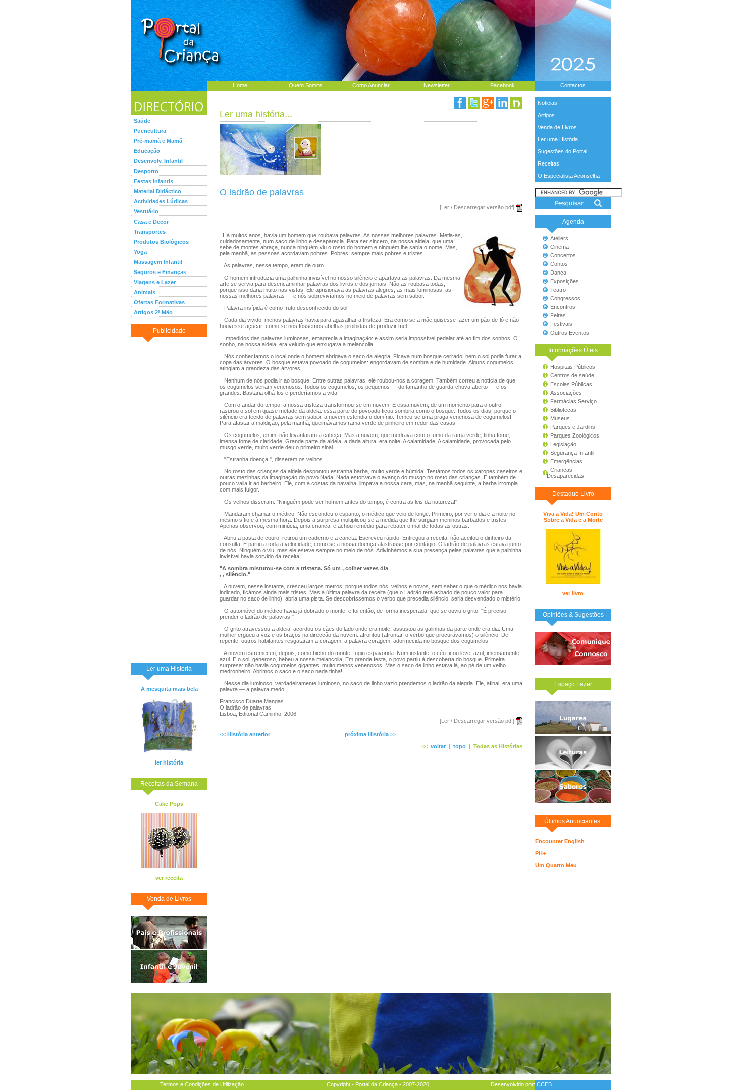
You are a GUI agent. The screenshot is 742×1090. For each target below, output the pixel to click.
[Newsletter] (516, 103)
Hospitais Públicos (572, 367)
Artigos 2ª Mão (153, 312)
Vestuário (146, 211)
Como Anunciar (371, 85)
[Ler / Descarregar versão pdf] (477, 207)
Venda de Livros (557, 127)
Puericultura (150, 131)
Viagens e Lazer (155, 282)
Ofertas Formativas (159, 302)
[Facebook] (460, 103)
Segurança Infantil (572, 453)
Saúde (142, 121)
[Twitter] (474, 103)
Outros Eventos (569, 333)
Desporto (146, 171)
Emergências (566, 461)
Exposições (564, 281)
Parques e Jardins (572, 427)
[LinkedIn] (502, 103)
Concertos (563, 255)
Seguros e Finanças (160, 272)
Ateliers (559, 238)
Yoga (140, 252)
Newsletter (436, 85)
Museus (560, 418)
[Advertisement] (169, 499)
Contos (559, 264)
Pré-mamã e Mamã (158, 141)
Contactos (573, 85)
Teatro (558, 290)
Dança (558, 272)
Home (240, 85)
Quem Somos (306, 85)
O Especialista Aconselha (569, 176)
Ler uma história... (256, 114)
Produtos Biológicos (161, 242)
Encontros (562, 307)
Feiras (558, 315)
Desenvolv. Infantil (158, 161)
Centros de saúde (572, 375)
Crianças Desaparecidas (561, 473)
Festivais (561, 324)
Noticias (547, 103)
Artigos (546, 115)
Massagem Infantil (158, 262)
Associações (566, 393)
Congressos (565, 298)
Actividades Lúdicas (161, 201)
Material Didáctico (157, 191)
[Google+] (488, 103)
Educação (147, 151)
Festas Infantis (153, 181)
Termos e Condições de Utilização (202, 1084)
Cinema (559, 247)
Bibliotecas (563, 410)
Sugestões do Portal (562, 151)
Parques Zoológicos (574, 435)
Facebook (502, 85)
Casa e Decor (151, 222)
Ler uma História (558, 139)
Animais (144, 292)
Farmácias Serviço (573, 401)
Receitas (548, 163)
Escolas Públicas (571, 384)
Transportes (150, 232)
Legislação (563, 444)
